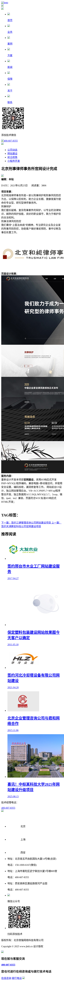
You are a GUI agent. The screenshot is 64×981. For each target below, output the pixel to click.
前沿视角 (12, 157)
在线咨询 (6, 978)
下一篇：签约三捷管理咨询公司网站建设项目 (26, 522)
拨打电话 (17, 978)
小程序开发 (13, 161)
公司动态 (12, 150)
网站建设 (12, 153)
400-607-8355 (11, 140)
